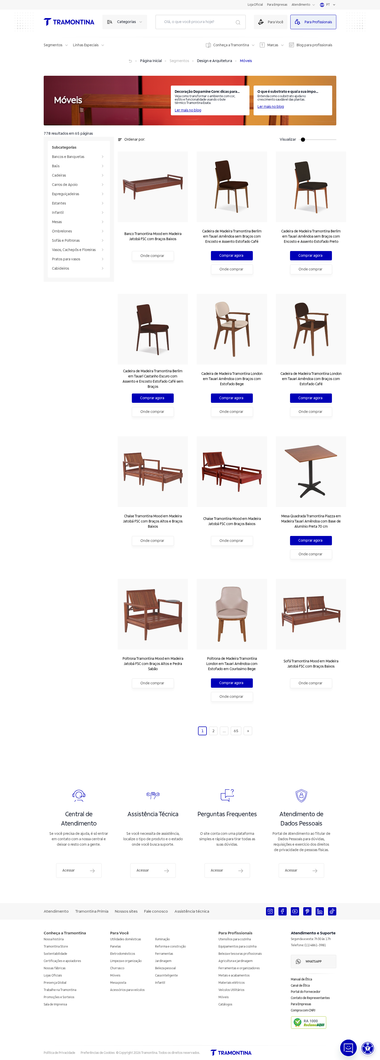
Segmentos (53, 45)
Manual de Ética (301, 979)
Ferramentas (164, 954)
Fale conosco (156, 911)
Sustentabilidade (55, 954)
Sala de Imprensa (55, 1004)
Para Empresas (277, 4)
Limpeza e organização (126, 961)
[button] (368, 1048)
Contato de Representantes (310, 998)
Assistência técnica (191, 911)
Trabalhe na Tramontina (60, 990)
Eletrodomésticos (122, 954)
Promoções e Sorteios (59, 997)
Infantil (160, 983)
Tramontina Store (56, 946)
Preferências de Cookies (98, 1053)
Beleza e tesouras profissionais (240, 954)
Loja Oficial (255, 4)
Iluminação (162, 939)
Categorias (126, 22)
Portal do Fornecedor (306, 992)
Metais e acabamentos (234, 975)
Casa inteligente (166, 975)
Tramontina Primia (91, 911)
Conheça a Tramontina (231, 45)
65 (236, 731)
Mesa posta (118, 983)
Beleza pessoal (165, 968)
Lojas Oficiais (53, 975)
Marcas (272, 45)
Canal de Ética (300, 985)
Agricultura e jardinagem (235, 961)
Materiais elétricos (231, 983)
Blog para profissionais (314, 45)
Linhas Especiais (85, 45)
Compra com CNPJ (303, 1010)
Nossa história (54, 939)
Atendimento (301, 4)
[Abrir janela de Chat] (348, 1048)
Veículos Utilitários (231, 990)
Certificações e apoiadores (62, 961)
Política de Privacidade (59, 1053)
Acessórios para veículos (127, 990)
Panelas (115, 946)
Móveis (115, 975)
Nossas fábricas (55, 968)
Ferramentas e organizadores (239, 968)
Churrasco (117, 968)
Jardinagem (163, 961)
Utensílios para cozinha (234, 939)
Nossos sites (126, 911)
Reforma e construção (170, 946)
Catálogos (225, 1004)
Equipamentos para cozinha (237, 946)
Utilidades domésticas (125, 939)
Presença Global (55, 983)
